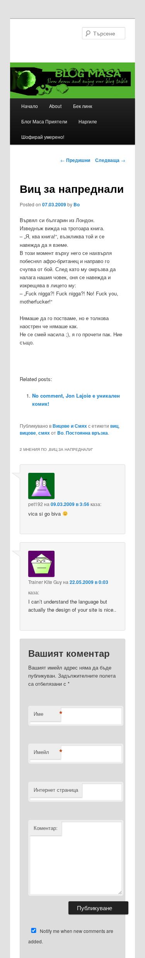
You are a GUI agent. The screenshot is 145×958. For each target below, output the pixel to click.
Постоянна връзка (87, 432)
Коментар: (46, 828)
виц (114, 425)
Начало (29, 106)
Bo (76, 204)
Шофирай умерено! (42, 136)
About (55, 106)
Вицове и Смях (70, 425)
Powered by (110, 419)
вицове (28, 432)
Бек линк (82, 106)
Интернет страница (56, 789)
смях (44, 432)
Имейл (47, 752)
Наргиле (87, 121)
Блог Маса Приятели (44, 121)
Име (47, 714)
